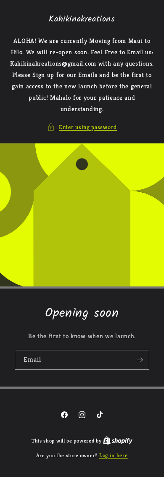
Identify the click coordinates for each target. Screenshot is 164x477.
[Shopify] (117, 440)
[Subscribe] (139, 360)
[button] (82, 127)
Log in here (113, 455)
